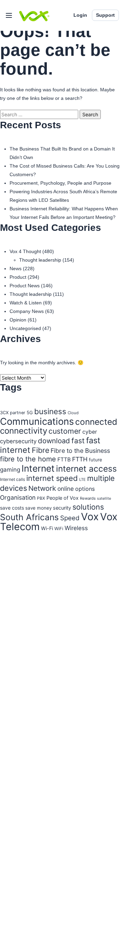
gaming (10, 469)
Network (42, 488)
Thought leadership (40, 260)
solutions (88, 506)
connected (96, 422)
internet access (86, 468)
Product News (25, 285)
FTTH (79, 459)
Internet (38, 468)
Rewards (88, 498)
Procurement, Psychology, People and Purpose (60, 183)
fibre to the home (28, 459)
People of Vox (62, 498)
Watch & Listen (26, 302)
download (54, 440)
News (16, 268)
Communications (37, 421)
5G (30, 412)
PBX (41, 498)
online (65, 488)
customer (65, 430)
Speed (70, 518)
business (50, 411)
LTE (82, 479)
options (85, 488)
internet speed (52, 478)
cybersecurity (18, 441)
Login (80, 15)
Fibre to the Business (80, 450)
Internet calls (12, 479)
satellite (104, 498)
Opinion (18, 320)
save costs (12, 508)
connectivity (23, 431)
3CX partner (12, 412)
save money (38, 508)
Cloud (73, 412)
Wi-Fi (47, 528)
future (95, 459)
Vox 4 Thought (25, 251)
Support (105, 15)
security (62, 508)
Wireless (76, 527)
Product (18, 277)
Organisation (18, 497)
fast (78, 440)
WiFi (58, 528)
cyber (89, 432)
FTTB (64, 459)
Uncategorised (25, 328)
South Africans (29, 517)
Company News (27, 311)
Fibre (40, 450)
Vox (90, 517)
